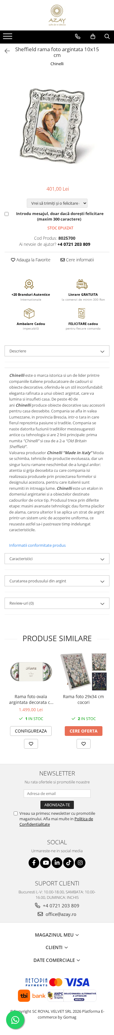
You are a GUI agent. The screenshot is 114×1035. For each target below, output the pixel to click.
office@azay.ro (60, 914)
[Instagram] (80, 862)
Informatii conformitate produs (37, 545)
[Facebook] (34, 862)
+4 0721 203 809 (60, 906)
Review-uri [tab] (21, 603)
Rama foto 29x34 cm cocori (83, 699)
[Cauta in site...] (107, 36)
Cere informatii (79, 260)
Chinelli (57, 63)
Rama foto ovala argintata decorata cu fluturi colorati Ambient (31, 699)
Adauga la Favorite (32, 260)
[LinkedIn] (57, 862)
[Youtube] (45, 862)
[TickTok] (68, 862)
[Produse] (8, 38)
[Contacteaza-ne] (78, 36)
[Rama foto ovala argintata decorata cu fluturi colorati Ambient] (31, 672)
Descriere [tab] (17, 351)
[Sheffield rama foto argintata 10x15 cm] (57, 126)
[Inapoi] (4, 51)
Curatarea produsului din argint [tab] (37, 581)
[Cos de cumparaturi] (92, 36)
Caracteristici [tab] (21, 558)
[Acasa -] (57, 15)
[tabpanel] (57, 126)
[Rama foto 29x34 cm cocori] (83, 672)
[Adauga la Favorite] (31, 744)
